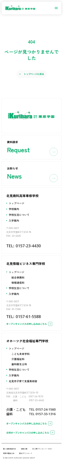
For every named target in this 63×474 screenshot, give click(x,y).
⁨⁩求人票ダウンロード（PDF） (42, 449)
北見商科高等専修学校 (22, 195)
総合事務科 (17, 277)
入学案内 (14, 220)
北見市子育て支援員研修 (23, 381)
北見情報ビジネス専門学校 (25, 263)
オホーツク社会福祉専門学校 (27, 341)
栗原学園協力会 (8, 453)
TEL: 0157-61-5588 (23, 316)
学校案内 (14, 209)
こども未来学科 (20, 354)
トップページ (16, 203)
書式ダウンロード (25, 453)
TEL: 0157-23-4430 (23, 245)
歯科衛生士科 (19, 364)
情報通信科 (17, 282)
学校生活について (19, 215)
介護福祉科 (17, 359)
